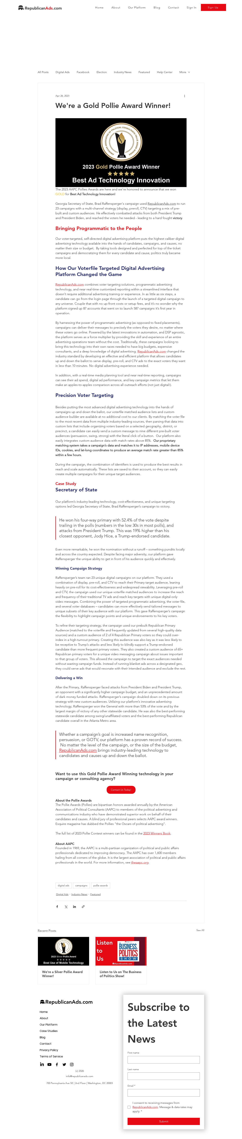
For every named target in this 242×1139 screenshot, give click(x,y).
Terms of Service (51, 1056)
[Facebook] (57, 1064)
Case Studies (49, 1031)
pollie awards (100, 885)
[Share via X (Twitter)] (65, 906)
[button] (136, 7)
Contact (45, 1044)
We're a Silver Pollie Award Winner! (62, 974)
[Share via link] (83, 906)
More (182, 72)
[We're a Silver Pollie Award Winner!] (63, 951)
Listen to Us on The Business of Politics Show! (120, 974)
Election (102, 72)
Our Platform (48, 1025)
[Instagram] (71, 1064)
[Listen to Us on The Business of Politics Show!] (121, 951)
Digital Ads (63, 72)
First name (133, 1052)
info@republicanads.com (79, 1076)
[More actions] (184, 96)
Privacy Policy (49, 1050)
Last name (133, 1069)
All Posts (43, 72)
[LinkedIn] (42, 1064)
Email (131, 1085)
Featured (144, 72)
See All (200, 930)
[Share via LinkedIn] (74, 906)
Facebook (83, 72)
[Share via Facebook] (57, 906)
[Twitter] (64, 1064)
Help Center (164, 72)
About (44, 1018)
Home (44, 1012)
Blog (42, 1037)
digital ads (63, 885)
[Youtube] (49, 1064)
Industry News (122, 72)
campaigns (81, 885)
